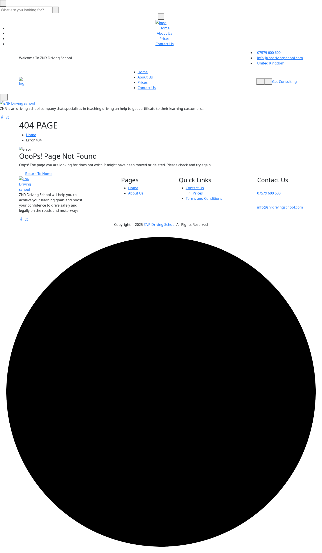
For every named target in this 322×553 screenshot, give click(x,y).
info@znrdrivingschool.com (280, 57)
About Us (164, 33)
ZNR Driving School (159, 224)
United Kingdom (270, 63)
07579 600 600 (269, 52)
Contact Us (165, 43)
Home (164, 28)
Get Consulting (284, 81)
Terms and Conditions (204, 198)
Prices (164, 38)
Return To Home (38, 173)
